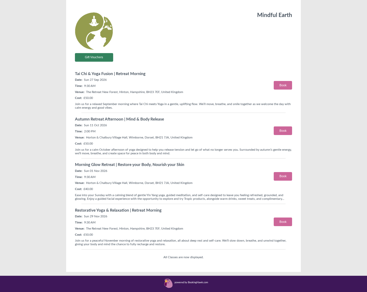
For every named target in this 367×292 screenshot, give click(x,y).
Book (283, 85)
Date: (78, 79)
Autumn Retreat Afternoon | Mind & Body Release (119, 119)
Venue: (79, 92)
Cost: (78, 97)
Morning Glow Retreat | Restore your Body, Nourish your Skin (129, 165)
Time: (79, 85)
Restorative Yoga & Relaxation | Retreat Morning (118, 210)
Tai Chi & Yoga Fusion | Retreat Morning (110, 74)
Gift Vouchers (94, 57)
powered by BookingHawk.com (191, 282)
